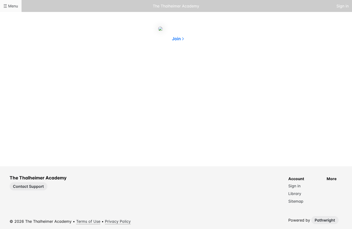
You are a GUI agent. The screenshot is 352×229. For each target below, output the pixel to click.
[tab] (157, 62)
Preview (195, 61)
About (157, 61)
